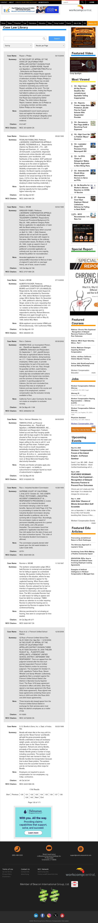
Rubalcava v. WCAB (26, 136)
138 (61, 794)
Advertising (25, 874)
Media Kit (92, 23)
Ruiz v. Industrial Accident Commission (34, 487)
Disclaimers (6, 876)
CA (85, 23)
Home (3, 23)
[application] (83, 64)
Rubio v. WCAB (25, 207)
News (10, 23)
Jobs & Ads (77, 23)
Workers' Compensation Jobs (82, 423)
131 (26, 794)
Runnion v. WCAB (26, 563)
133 (36, 794)
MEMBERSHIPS (43, 2)
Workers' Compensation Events (83, 520)
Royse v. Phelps (25, 55)
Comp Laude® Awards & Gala (48, 874)
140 (31, 797)
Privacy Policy (7, 874)
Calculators (32, 23)
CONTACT (4, 2)
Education (42, 23)
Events (68, 23)
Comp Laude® (59, 23)
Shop (50, 23)
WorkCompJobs (43, 872)
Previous (15, 794)
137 (56, 794)
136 (51, 794)
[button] (83, 64)
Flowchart (17, 23)
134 (41, 794)
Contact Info (25, 872)
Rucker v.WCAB (25, 280)
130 (21, 794)
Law (24, 23)
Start (8, 794)
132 (31, 794)
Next (36, 797)
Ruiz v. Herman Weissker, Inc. (30, 419)
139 (26, 797)
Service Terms (7, 872)
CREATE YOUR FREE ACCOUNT (26, 2)
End (42, 797)
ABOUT (11, 2)
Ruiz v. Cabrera (25, 341)
